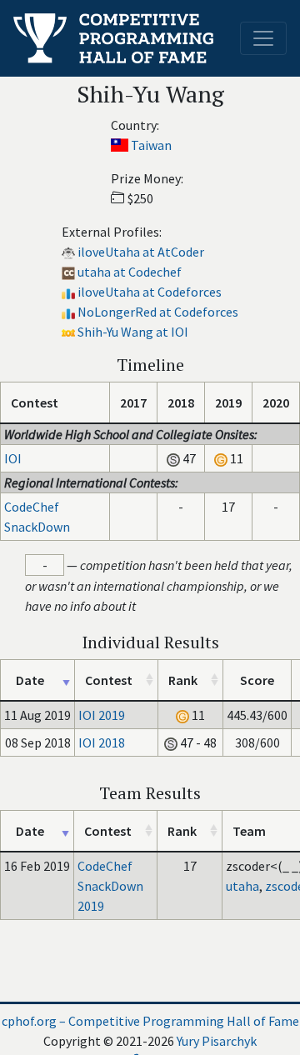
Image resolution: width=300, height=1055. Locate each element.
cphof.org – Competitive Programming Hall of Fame (150, 1020)
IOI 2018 (101, 742)
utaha (242, 886)
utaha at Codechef (130, 271)
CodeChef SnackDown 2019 (110, 886)
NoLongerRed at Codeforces (158, 311)
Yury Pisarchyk (217, 1040)
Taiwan (151, 145)
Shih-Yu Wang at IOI (133, 331)
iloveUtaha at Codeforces (150, 291)
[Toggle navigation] (263, 38)
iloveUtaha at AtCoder (141, 251)
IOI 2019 (101, 715)
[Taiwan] (119, 145)
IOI (13, 458)
